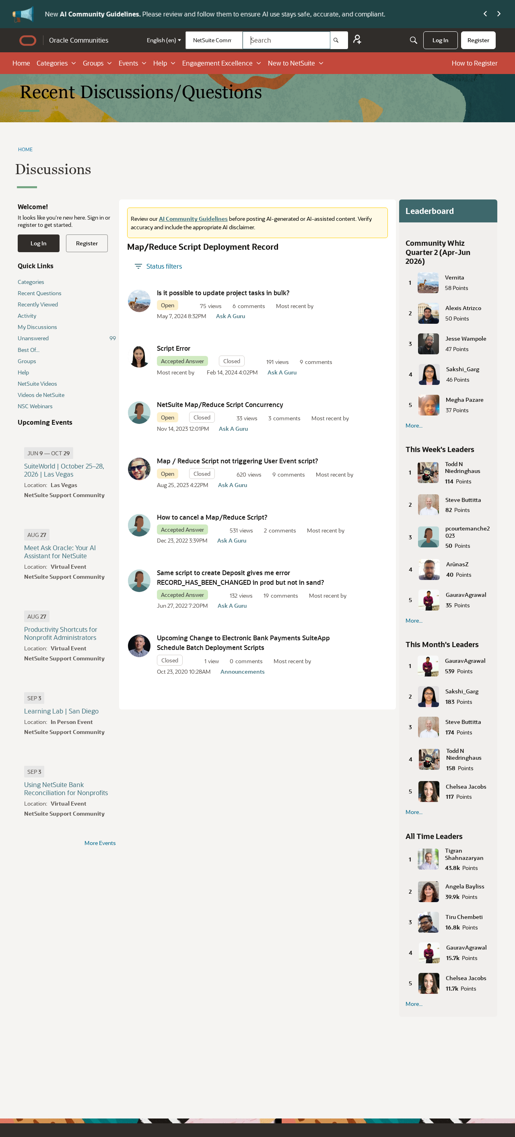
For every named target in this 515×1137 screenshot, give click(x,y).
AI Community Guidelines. (100, 14)
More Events (100, 843)
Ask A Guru (230, 316)
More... (414, 425)
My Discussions (37, 327)
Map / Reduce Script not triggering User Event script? (237, 460)
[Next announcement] (499, 14)
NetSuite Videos (37, 383)
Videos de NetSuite (41, 395)
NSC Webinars (35, 406)
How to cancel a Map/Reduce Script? (212, 517)
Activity (27, 315)
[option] (48, 453)
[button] (139, 301)
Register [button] (87, 243)
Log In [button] (39, 243)
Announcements (242, 671)
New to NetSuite (291, 63)
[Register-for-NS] (357, 40)
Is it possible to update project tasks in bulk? (223, 292)
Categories (52, 63)
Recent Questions (40, 293)
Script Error (173, 348)
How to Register (475, 63)
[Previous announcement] (485, 14)
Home (21, 63)
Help (160, 63)
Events (128, 63)
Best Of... (28, 350)
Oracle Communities (78, 40)
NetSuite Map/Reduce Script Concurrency (220, 404)
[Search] (339, 40)
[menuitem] (440, 40)
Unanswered (67, 338)
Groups (93, 63)
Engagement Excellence (217, 63)
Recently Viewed (38, 304)
